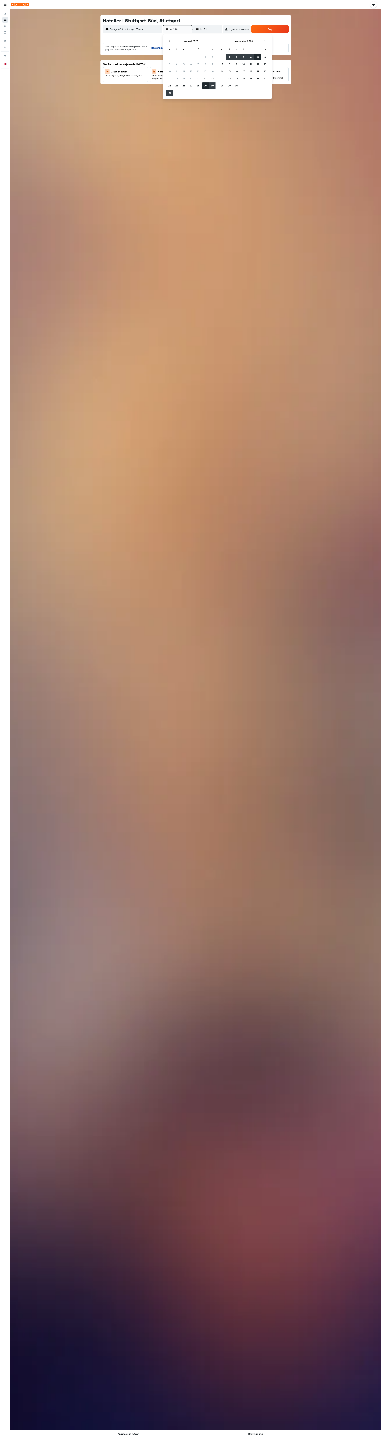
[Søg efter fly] (5, 14)
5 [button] (184, 64)
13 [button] (191, 71)
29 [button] (205, 85)
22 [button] (205, 78)
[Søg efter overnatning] (5, 20)
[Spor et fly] (5, 47)
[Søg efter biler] (5, 26)
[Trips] (5, 56)
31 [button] (169, 92)
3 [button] (169, 64)
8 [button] (205, 64)
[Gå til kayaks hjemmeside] (20, 4)
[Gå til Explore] (5, 41)
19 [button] (184, 78)
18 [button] (177, 78)
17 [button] (169, 78)
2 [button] (212, 57)
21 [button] (198, 78)
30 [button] (212, 85)
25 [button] (176, 85)
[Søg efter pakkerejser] (5, 32)
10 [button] (169, 71)
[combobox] (135, 29)
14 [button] (198, 71)
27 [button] (191, 85)
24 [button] (169, 85)
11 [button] (177, 71)
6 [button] (191, 64)
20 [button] (190, 78)
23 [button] (212, 78)
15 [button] (205, 71)
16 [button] (212, 71)
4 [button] (176, 64)
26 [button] (183, 85)
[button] (5, 4)
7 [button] (198, 64)
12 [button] (184, 71)
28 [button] (198, 85)
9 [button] (212, 64)
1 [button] (205, 57)
